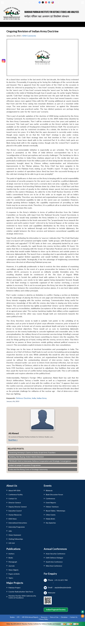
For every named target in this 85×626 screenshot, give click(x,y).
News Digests (13, 570)
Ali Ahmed (13, 433)
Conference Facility (15, 494)
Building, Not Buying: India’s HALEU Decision (26, 457)
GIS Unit (11, 543)
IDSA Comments (29, 36)
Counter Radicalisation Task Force (20, 592)
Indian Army (42, 398)
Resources (44, 617)
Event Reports (51, 503)
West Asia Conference (54, 566)
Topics (10, 578)
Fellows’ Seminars (52, 507)
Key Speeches (51, 523)
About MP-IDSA (14, 490)
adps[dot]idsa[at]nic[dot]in (63, 587)
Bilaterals (49, 490)
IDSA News (12, 519)
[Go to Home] (82, 612)
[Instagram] (3, 61)
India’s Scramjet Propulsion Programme (25, 465)
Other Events (50, 515)
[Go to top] (82, 616)
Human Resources (15, 515)
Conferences (50, 498)
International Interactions (17, 523)
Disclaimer (64, 617)
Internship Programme (16, 527)
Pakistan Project (14, 588)
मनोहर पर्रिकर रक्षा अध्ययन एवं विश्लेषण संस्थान (46, 16)
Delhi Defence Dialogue (54, 558)
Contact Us (12, 498)
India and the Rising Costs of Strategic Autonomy (28, 469)
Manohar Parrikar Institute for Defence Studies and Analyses (51, 12)
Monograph (12, 562)
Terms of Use (54, 617)
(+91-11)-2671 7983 (61, 580)
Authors (11, 554)
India (34, 398)
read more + (13, 440)
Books (10, 558)
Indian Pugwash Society (56, 609)
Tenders (12, 617)
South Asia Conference (54, 562)
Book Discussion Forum (54, 494)
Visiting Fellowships (15, 539)
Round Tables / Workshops (55, 511)
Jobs (10, 531)
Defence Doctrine (23, 398)
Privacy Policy (43, 619)
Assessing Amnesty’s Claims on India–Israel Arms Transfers (32, 453)
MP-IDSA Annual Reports (30, 617)
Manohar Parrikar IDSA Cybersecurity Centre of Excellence (22, 597)
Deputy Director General (17, 507)
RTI (18, 617)
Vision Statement (14, 535)
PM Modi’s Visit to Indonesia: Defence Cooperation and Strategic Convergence (40, 461)
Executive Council (15, 511)
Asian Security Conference (55, 554)
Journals (11, 566)
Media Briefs (50, 519)
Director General (14, 503)
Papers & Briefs (14, 574)
